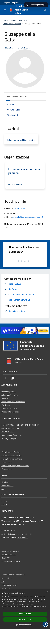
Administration (18, 20)
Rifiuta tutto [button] (25, 619)
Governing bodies (8, 391)
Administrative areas (9, 394)
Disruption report (8, 554)
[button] (25, 624)
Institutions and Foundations (13, 401)
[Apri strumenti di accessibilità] (45, 624)
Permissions (6, 468)
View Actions (23, 48)
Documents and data (10, 411)
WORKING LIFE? (8, 431)
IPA (2, 581)
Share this (9, 48)
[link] (25, 330)
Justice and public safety (11, 455)
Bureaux (4, 398)
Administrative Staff (10, 408)
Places (4, 501)
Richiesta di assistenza (10, 561)
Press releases (7, 485)
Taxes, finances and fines (11, 458)
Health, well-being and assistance (15, 465)
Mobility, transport (9, 438)
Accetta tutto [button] (25, 614)
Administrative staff (12, 23)
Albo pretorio (6, 578)
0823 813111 (22, 537)
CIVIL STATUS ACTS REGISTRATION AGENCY (20, 424)
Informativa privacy (9, 584)
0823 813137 (19, 208)
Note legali (5, 588)
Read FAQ (5, 557)
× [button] (47, 592)
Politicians (5, 405)
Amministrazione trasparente (13, 574)
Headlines (5, 482)
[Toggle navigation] (4, 9)
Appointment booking (10, 551)
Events (4, 504)
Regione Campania (11, 2)
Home (5, 20)
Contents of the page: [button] (16, 96)
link (3, 609)
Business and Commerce (11, 435)
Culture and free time (10, 428)
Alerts (3, 488)
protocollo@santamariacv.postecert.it (27, 216)
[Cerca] (44, 9)
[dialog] (25, 609)
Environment (6, 462)
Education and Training (10, 452)
